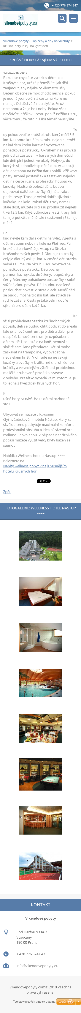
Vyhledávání (62, 18)
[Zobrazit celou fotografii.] (40, 545)
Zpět (7, 491)
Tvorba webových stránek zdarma (34, 1001)
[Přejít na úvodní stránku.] (42, 21)
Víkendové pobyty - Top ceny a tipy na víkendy (36, 41)
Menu (73, 18)
